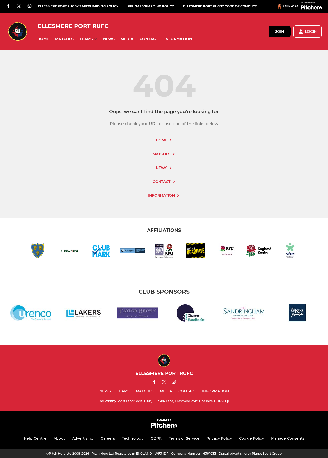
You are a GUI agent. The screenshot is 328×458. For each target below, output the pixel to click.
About (59, 438)
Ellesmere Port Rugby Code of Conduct (220, 6)
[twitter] (19, 6)
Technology (133, 438)
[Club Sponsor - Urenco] (30, 314)
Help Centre (35, 438)
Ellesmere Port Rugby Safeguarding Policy (78, 6)
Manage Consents (287, 438)
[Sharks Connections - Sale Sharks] (297, 314)
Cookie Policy (251, 438)
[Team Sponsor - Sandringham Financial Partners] (243, 314)
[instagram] (29, 6)
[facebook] (8, 6)
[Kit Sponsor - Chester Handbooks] (190, 314)
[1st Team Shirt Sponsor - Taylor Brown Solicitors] (137, 314)
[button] (43, 39)
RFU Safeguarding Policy (151, 6)
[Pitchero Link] (311, 8)
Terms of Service (184, 438)
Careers (108, 438)
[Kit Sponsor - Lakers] (84, 314)
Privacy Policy (219, 438)
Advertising (83, 438)
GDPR (156, 438)
